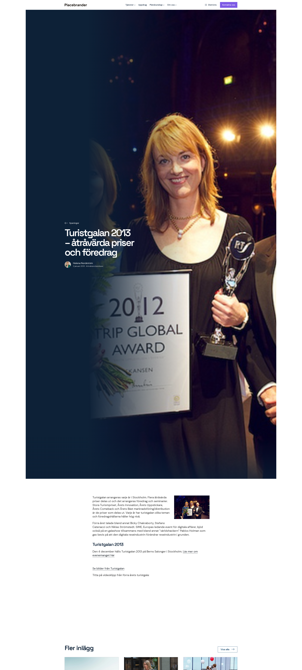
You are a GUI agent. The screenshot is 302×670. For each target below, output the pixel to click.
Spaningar (74, 223)
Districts (212, 4)
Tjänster (129, 4)
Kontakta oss (228, 4)
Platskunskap (156, 4)
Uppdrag (142, 4)
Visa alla (225, 649)
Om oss (171, 4)
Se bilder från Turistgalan (108, 568)
